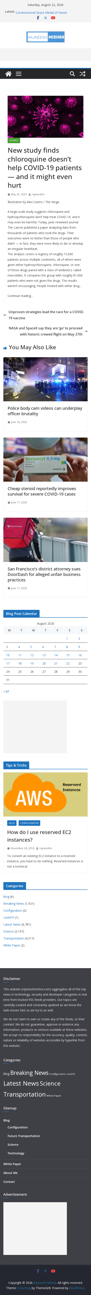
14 (56, 655)
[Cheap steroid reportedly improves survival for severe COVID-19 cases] (45, 440)
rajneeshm (38, 194)
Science (13, 140)
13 (44, 655)
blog (12, 823)
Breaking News (13, 904)
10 (8, 655)
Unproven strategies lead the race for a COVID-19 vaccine (46, 315)
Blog (6, 1120)
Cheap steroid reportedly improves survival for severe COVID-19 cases (42, 491)
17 (8, 663)
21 (56, 663)
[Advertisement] (35, 727)
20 (44, 663)
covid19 (8, 917)
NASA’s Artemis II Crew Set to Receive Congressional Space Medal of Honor (42, 13)
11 (20, 655)
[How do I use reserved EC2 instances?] (45, 794)
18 (20, 663)
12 (32, 655)
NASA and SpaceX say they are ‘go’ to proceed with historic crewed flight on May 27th (46, 331)
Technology (16, 1153)
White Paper (11, 945)
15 (68, 655)
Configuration (29, 823)
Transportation (13, 938)
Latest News (12, 924)
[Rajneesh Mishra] (8, 74)
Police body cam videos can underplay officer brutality (45, 410)
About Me (10, 1173)
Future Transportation (24, 1136)
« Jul (6, 691)
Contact (9, 1182)
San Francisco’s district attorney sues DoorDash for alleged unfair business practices (44, 574)
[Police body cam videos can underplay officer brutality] (45, 360)
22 (68, 663)
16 (80, 655)
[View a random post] (82, 74)
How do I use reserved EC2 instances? (39, 836)
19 (32, 663)
